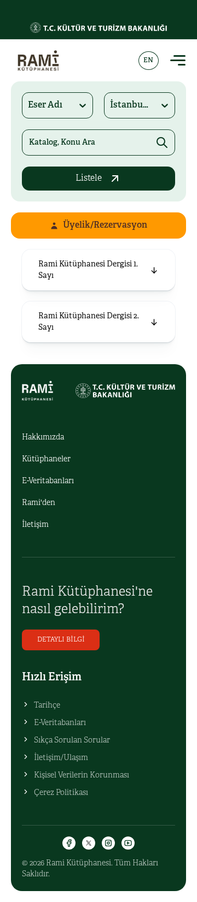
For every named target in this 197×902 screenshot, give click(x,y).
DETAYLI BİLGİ (61, 640)
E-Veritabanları (48, 481)
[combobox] (29, 105)
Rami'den (38, 503)
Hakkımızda (43, 437)
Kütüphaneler (46, 459)
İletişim (35, 525)
